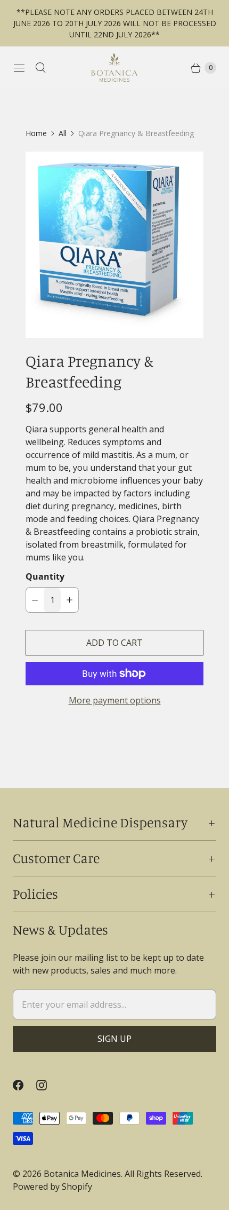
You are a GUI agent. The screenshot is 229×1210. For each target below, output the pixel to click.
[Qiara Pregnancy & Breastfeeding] (114, 245)
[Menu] (19, 68)
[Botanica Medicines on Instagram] (48, 1085)
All (63, 133)
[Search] (40, 68)
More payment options (115, 700)
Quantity (45, 576)
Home (36, 133)
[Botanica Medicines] (114, 67)
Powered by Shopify (52, 1186)
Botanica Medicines (82, 1174)
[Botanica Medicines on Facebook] (24, 1085)
